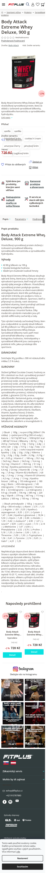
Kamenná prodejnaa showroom (37, 184)
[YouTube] (17, 802)
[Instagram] (10, 802)
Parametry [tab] (20, 219)
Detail (12, 654)
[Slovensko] (6, 763)
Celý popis (5, 117)
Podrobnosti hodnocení (13, 40)
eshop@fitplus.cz (14, 790)
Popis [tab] (5, 219)
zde (18, 851)
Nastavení (22, 858)
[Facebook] (5, 802)
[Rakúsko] (13, 763)
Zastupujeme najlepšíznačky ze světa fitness (13, 201)
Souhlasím (22, 866)
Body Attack (13, 45)
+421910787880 (13, 795)
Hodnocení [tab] (38, 219)
